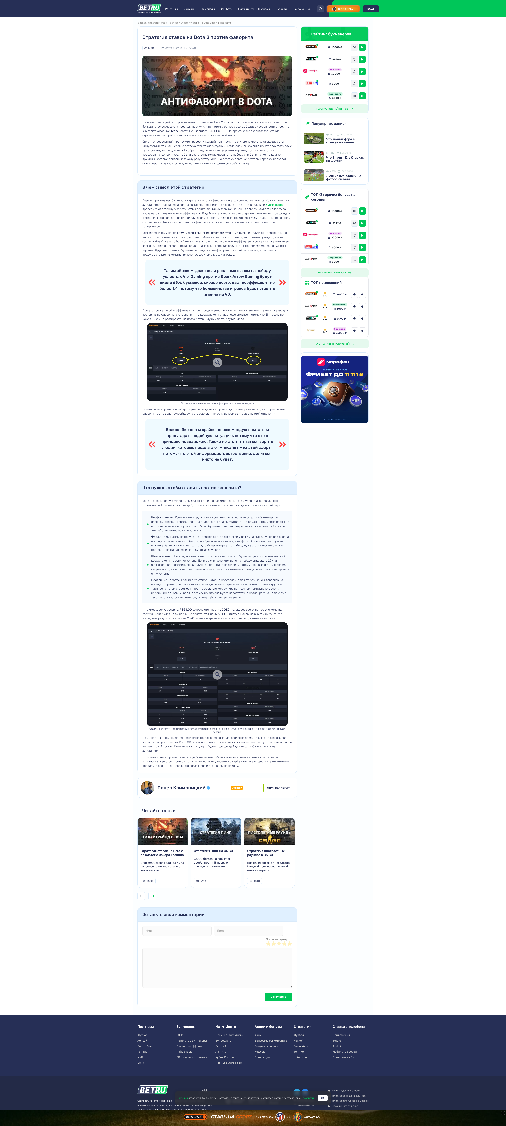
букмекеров (274, 204)
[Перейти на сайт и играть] (362, 47)
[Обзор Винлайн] (311, 47)
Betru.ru (183, 1098)
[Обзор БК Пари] (311, 59)
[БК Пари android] (354, 318)
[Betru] (152, 1090)
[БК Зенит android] (354, 330)
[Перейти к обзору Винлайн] (311, 294)
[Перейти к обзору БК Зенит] (311, 330)
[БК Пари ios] (362, 318)
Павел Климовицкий (181, 787)
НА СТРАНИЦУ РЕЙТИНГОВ (332, 108)
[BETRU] (149, 9)
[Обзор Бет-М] (311, 83)
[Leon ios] (362, 306)
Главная (141, 22)
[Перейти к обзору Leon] (311, 306)
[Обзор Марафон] (311, 71)
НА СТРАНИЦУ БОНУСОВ (332, 272)
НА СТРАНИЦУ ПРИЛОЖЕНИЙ (332, 343)
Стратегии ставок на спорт (163, 22)
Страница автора (278, 787)
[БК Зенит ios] (362, 330)
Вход (370, 9)
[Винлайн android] (354, 294)
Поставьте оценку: (277, 939)
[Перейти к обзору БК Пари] (311, 318)
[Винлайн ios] (362, 294)
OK (322, 1098)
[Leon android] (354, 306)
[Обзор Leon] (311, 95)
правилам (308, 1098)
